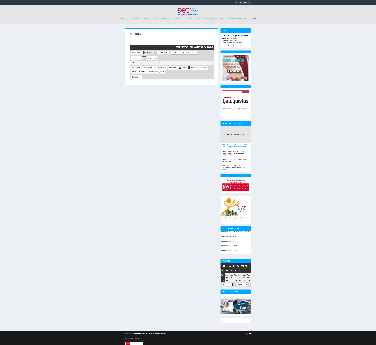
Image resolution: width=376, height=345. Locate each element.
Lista (147, 53)
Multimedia (188, 18)
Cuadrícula (137, 53)
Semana (161, 52)
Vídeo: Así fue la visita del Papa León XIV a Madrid (234, 160)
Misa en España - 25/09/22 (229, 250)
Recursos (146, 18)
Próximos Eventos (230, 292)
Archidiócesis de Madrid (157, 334)
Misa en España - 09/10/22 (229, 241)
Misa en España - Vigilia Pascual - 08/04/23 (235, 232)
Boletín (222, 18)
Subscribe (136, 77)
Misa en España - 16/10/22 (229, 236)
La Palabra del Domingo (210, 18)
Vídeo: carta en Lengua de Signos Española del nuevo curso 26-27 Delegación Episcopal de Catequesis (234, 153)
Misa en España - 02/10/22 (229, 246)
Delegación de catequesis (138, 334)
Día (166, 52)
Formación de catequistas (161, 18)
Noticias (198, 18)
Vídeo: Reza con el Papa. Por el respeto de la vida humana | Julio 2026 (233, 167)
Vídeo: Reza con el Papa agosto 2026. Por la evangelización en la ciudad (235, 146)
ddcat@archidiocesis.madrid (232, 43)
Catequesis (177, 18)
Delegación (123, 18)
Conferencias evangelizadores (237, 18)
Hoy (144, 58)
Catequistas (135, 18)
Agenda (253, 18)
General (185, 68)
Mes (154, 52)
